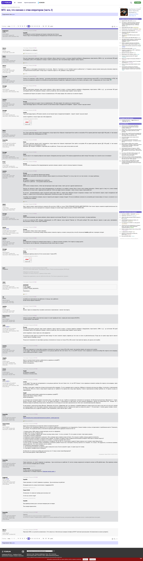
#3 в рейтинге (13, 143)
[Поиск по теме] (115, 26)
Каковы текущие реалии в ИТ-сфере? (130, 56)
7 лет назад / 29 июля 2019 (29, 30)
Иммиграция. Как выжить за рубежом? (130, 29)
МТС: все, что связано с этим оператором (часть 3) (27, 9)
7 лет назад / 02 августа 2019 (30, 477)
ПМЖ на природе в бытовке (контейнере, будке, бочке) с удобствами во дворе (130, 44)
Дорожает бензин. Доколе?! (128, 52)
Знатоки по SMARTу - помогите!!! (128, 214)
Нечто (26, 62)
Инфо (116, 30)
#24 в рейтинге (13, 230)
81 (32, 26)
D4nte (26, 201)
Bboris (26, 421)
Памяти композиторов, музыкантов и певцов (131, 45)
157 (46, 26)
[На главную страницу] (6, 2)
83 (37, 26)
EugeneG (29, 53)
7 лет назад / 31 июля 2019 (29, 213)
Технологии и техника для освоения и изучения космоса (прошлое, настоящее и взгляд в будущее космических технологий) (131, 67)
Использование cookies (32, 555)
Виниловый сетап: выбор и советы (129, 54)
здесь (13, 14)
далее (51, 26)
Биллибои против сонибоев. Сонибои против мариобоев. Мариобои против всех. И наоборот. (131, 40)
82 (35, 26)
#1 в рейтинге (13, 328)
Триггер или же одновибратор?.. (129, 30)
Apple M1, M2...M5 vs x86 (127, 20)
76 (22, 26)
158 (48, 26)
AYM (26, 53)
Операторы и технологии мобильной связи (10, 7)
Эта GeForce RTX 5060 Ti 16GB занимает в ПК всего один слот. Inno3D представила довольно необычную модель (131, 154)
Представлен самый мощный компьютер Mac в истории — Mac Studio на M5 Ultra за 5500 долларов (132, 130)
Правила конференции (40, 554)
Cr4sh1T (35, 53)
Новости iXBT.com (124, 123)
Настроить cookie (41, 555)
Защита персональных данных (52, 555)
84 (39, 26)
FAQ (50, 554)
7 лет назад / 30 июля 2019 (30, 171)
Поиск (47, 554)
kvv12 (32, 53)
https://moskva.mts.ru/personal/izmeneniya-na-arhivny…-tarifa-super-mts (41, 417)
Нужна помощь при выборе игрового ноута (131, 64)
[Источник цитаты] (60, 34)
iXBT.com (29, 557)
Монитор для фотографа (127, 48)
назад (9, 26)
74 (18, 26)
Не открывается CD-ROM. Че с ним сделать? (131, 222)
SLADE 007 (30, 421)
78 (26, 26)
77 (24, 26)
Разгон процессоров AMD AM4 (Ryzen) (130, 37)
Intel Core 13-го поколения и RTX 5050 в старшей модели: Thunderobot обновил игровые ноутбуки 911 (130, 127)
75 (20, 26)
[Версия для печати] (112, 26)
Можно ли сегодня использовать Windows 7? (131, 58)
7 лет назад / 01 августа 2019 (30, 325)
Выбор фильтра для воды (127, 27)
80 (30, 26)
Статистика (53, 554)
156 (43, 26)
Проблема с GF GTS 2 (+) (127, 215)
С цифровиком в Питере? (127, 231)
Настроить (92, 559)
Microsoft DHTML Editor (126, 236)
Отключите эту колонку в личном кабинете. (129, 238)
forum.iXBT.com (55, 557)
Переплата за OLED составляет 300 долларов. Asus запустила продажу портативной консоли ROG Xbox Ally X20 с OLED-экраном (132, 157)
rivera (26, 158)
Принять (85, 559)
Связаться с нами (30, 554)
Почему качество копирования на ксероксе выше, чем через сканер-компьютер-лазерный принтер (131, 226)
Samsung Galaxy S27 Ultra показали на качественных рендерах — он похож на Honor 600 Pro (131, 140)
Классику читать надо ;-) (49, 471)
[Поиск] (131, 2)
